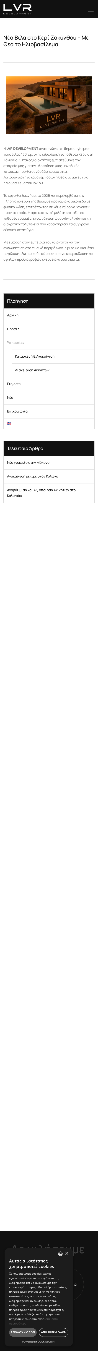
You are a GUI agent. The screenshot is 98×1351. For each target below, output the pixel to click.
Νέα (10, 397)
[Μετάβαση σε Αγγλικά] (49, 423)
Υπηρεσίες (15, 342)
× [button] (66, 1253)
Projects (14, 383)
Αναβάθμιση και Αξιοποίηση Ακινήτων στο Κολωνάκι (41, 493)
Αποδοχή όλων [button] (23, 1332)
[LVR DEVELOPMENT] (17, 9)
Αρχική (12, 315)
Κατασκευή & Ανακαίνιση (34, 356)
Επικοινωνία (17, 411)
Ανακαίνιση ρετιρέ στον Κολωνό (32, 476)
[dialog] (39, 1297)
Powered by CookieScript (39, 1341)
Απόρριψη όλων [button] (54, 1332)
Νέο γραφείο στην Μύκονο (28, 462)
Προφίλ (13, 328)
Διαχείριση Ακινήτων (32, 370)
